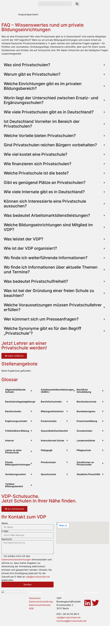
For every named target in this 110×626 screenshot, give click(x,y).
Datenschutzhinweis (40, 605)
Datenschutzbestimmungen (16, 559)
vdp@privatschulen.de (38, 576)
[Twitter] (95, 602)
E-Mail (4, 531)
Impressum (35, 598)
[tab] (28, 14)
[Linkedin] (87, 602)
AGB (31, 608)
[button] (55, 3)
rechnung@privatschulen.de (71, 620)
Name (4, 523)
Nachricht (6, 539)
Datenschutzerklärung (41, 601)
